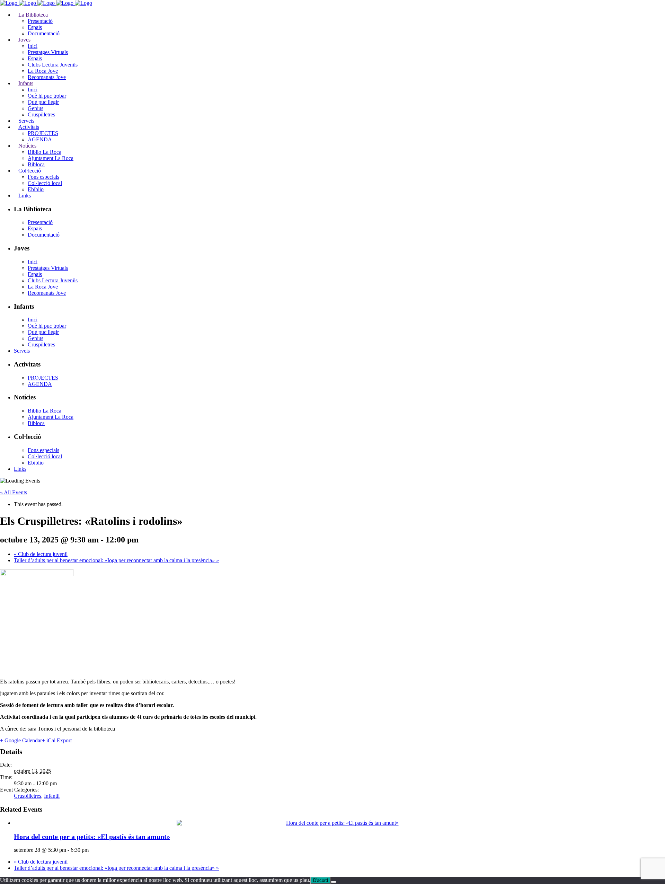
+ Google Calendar (21, 740)
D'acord (320, 880)
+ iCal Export (57, 740)
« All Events (13, 492)
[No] (333, 882)
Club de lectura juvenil (41, 554)
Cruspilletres (27, 796)
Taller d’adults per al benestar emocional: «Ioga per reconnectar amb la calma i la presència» (116, 560)
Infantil (52, 796)
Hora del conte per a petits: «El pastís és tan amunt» (92, 836)
